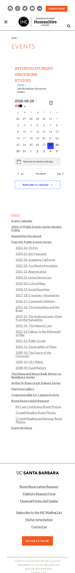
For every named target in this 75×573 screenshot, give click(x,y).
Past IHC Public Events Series (31, 242)
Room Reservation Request (30, 401)
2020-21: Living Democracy (34, 277)
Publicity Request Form (39, 494)
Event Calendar (21, 221)
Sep (59, 173)
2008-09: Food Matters (31, 368)
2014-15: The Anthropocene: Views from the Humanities (39, 318)
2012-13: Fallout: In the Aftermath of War (38, 333)
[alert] (37, 161)
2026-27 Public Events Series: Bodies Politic (36, 228)
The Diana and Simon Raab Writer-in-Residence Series (36, 375)
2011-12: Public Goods (31, 341)
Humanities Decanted (26, 236)
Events (20, 84)
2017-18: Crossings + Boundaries (37, 295)
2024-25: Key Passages (31, 254)
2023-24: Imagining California (35, 260)
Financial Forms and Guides (39, 501)
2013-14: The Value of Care (34, 325)
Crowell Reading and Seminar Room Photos (39, 420)
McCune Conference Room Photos (38, 407)
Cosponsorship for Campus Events (35, 395)
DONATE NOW (56, 8)
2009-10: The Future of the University (33, 354)
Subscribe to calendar (35, 184)
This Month (40, 173)
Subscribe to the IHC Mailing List (39, 512)
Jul (22, 173)
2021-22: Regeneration (31, 271)
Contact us (39, 527)
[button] (31, 106)
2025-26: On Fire (27, 248)
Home (14, 38)
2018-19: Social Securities (33, 289)
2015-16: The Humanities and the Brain (37, 308)
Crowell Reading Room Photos (36, 412)
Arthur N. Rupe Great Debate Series (36, 383)
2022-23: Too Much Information (37, 265)
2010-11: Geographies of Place (36, 347)
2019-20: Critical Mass (31, 283)
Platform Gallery (22, 389)
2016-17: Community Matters (35, 301)
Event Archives (21, 428)
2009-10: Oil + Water (29, 362)
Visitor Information (39, 520)
